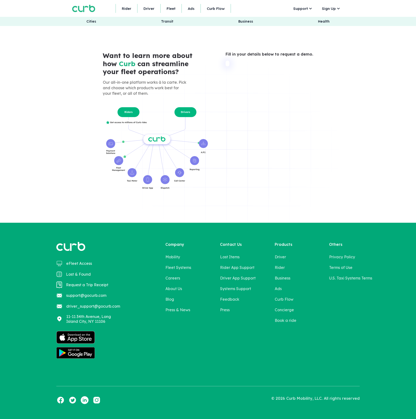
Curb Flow (216, 8)
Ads (191, 8)
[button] (301, 8)
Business (245, 21)
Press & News (177, 309)
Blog (169, 299)
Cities (91, 21)
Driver (148, 8)
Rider (126, 8)
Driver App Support (238, 278)
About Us (173, 288)
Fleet (171, 8)
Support (300, 8)
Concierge (284, 309)
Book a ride (285, 320)
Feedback (229, 299)
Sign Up (329, 8)
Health (324, 21)
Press (225, 309)
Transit (167, 21)
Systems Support (235, 288)
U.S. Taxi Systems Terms (350, 278)
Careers (172, 278)
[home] (83, 8)
